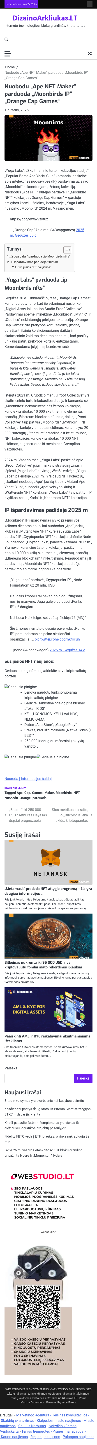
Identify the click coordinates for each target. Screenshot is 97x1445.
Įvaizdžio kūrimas (62, 1426)
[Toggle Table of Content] (65, 250)
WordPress (69, 1402)
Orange (25, 798)
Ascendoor (37, 1402)
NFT (76, 793)
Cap (27, 793)
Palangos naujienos (78, 1437)
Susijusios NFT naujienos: (34, 267)
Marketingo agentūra (32, 1415)
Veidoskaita (9, 1431)
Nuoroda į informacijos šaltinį (28, 779)
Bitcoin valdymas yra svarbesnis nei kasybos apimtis (44, 1101)
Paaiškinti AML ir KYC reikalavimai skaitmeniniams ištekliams (47, 1038)
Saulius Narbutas (32, 1426)
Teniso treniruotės (35, 1431)
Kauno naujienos (14, 1437)
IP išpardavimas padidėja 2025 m (34, 262)
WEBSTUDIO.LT (15, 1389)
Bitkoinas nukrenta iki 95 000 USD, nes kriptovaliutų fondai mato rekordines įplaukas (43, 965)
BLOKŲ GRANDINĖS (15, 788)
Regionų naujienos (45, 1437)
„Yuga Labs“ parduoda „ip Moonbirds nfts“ (40, 256)
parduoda (39, 798)
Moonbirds (64, 793)
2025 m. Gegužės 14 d (67, 650)
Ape (20, 793)
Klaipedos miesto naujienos (59, 1420)
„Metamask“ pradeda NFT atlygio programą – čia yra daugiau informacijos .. (48, 891)
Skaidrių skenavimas (17, 1420)
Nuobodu (11, 798)
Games (37, 793)
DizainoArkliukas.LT (44, 18)
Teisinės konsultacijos (69, 1415)
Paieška (11, 1068)
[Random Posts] (90, 53)
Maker (49, 793)
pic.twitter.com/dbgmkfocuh (57, 639)
